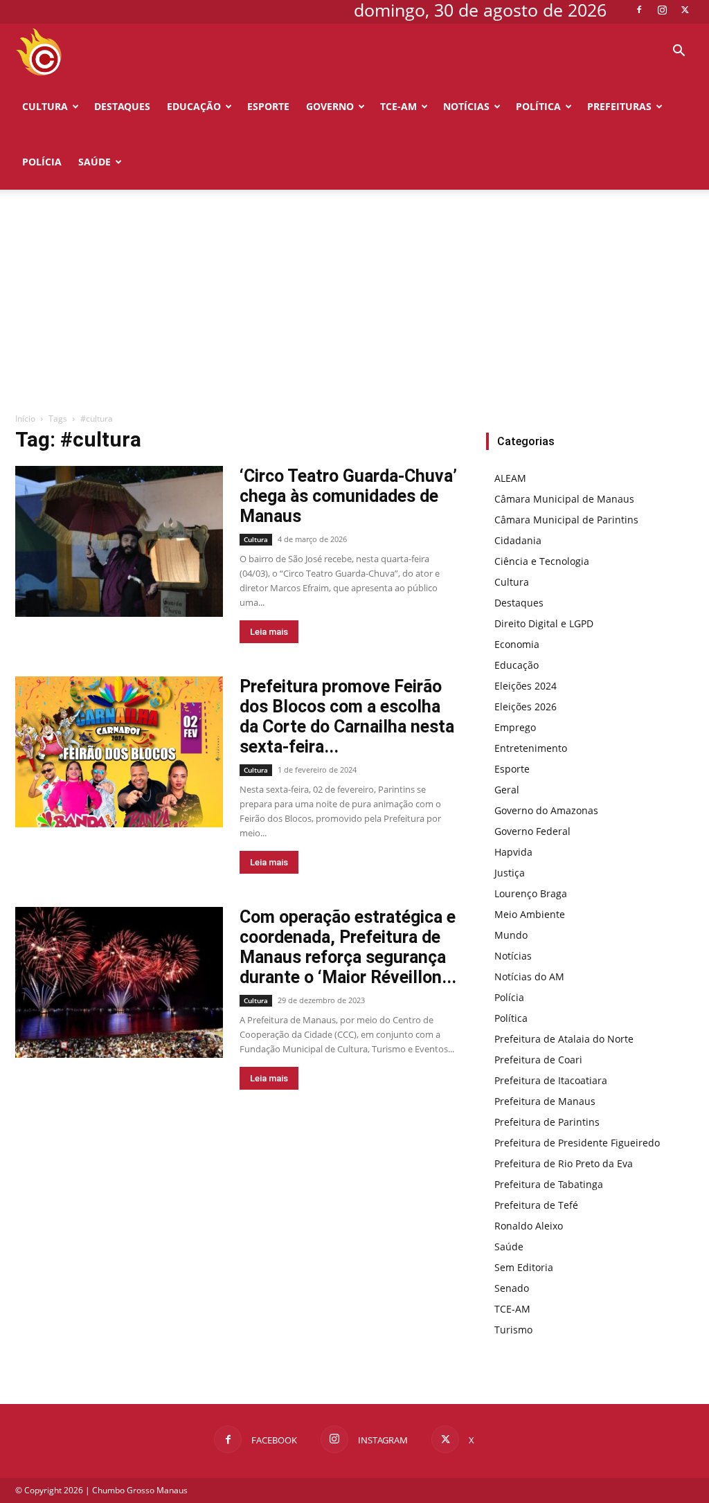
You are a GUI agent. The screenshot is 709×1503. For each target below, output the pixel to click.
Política (538, 106)
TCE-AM (398, 106)
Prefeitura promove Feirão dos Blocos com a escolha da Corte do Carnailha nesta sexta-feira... (347, 716)
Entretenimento (530, 748)
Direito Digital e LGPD (543, 623)
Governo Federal (532, 831)
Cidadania (517, 540)
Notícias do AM (529, 976)
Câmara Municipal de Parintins (566, 519)
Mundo (511, 935)
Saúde (94, 161)
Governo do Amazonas (546, 810)
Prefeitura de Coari (538, 1059)
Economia (516, 644)
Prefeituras (619, 106)
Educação (194, 106)
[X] (684, 9)
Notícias (466, 106)
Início (25, 418)
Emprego (515, 727)
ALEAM (510, 478)
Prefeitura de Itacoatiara (550, 1080)
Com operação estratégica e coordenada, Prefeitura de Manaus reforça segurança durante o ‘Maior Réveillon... (348, 947)
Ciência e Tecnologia (541, 561)
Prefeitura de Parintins (547, 1121)
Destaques (122, 106)
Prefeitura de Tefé (536, 1205)
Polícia (42, 161)
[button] (678, 52)
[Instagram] (662, 9)
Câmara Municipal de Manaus (564, 498)
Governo (330, 106)
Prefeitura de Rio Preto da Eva (563, 1163)
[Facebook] (639, 9)
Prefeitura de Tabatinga (548, 1184)
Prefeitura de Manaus (544, 1101)
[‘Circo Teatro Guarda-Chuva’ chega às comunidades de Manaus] (119, 541)
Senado (511, 1288)
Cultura (45, 106)
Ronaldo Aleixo (528, 1225)
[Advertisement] (354, 308)
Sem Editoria (523, 1267)
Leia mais (269, 632)
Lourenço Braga (530, 893)
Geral (506, 789)
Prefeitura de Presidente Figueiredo (577, 1142)
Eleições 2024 (525, 685)
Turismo (513, 1329)
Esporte (268, 106)
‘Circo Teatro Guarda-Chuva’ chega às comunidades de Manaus (348, 496)
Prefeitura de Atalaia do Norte (564, 1038)
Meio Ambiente (529, 914)
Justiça (509, 872)
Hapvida (513, 851)
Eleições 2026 (525, 706)
